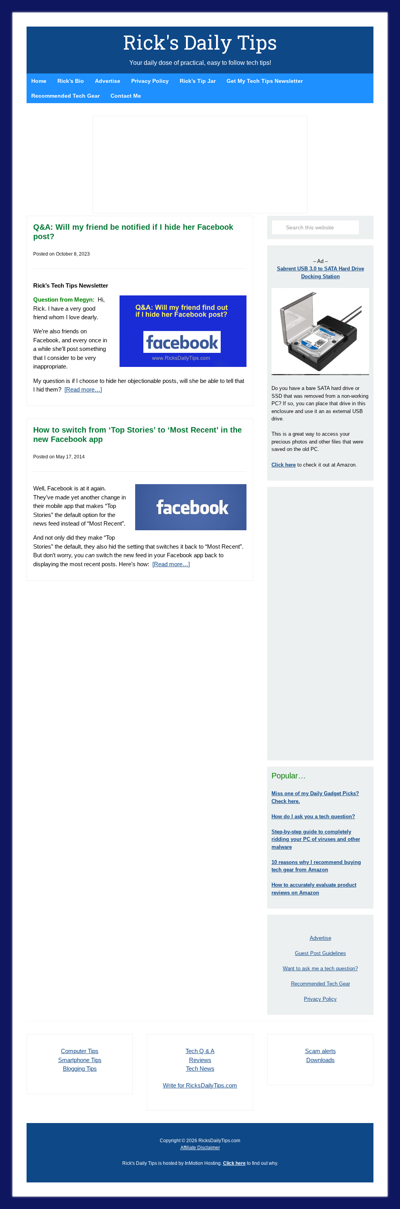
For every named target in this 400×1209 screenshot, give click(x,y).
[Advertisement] (320, 623)
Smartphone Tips (80, 1060)
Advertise (320, 938)
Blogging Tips (80, 1068)
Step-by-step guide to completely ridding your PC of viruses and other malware (315, 839)
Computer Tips (79, 1051)
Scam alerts (320, 1051)
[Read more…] (83, 389)
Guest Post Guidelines (320, 953)
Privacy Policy (320, 999)
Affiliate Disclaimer (200, 1147)
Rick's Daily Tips (200, 42)
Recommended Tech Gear (320, 984)
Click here (234, 1163)
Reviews (200, 1060)
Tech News (200, 1068)
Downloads (320, 1060)
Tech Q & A (200, 1051)
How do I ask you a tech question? (313, 816)
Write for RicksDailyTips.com (200, 1085)
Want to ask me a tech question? (320, 968)
